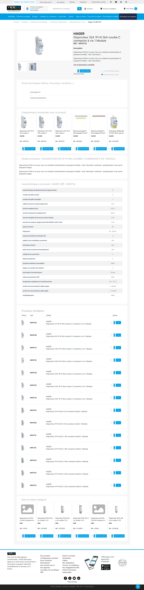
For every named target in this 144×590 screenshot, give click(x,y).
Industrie (71, 16)
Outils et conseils (68, 556)
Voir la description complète (83, 65)
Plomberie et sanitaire (128, 17)
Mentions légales (69, 586)
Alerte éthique (56, 586)
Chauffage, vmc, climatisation (48, 16)
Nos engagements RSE (70, 568)
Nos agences (61, 2)
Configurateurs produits (99, 2)
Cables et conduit (81, 16)
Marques (72, 2)
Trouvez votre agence (36, 7)
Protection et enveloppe (23, 16)
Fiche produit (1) (35, 92)
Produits (25, 22)
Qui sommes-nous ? (46, 2)
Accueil (16, 22)
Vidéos (64, 560)
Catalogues (83, 2)
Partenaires (66, 558)
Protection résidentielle (58, 22)
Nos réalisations (68, 563)
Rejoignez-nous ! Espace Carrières (24, 2)
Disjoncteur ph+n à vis (77, 22)
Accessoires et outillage (94, 16)
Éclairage (35, 16)
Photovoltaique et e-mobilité (110, 16)
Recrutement (45, 563)
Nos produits (45, 556)
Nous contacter (46, 560)
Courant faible (62, 16)
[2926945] (24, 322)
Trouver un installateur (70, 565)
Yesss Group (72, 582)
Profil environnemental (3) (38, 98)
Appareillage (11, 16)
